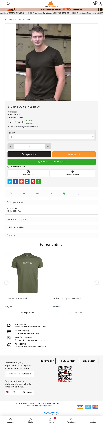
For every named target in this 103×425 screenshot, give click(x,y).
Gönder (29, 374)
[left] (6, 282)
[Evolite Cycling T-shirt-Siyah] (75, 273)
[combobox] (8, 392)
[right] (97, 282)
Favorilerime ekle (17, 167)
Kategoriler (67, 360)
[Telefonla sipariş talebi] (78, 193)
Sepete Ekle (30, 154)
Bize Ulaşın (89, 360)
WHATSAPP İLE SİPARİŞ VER (53, 161)
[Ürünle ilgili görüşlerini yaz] (38, 193)
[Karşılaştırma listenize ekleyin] (51, 193)
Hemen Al (75, 154)
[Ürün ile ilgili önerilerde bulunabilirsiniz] (91, 193)
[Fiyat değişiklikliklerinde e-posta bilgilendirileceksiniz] (64, 193)
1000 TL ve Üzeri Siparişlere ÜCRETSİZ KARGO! (45, 13)
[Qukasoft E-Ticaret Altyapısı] (51, 413)
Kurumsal (46, 360)
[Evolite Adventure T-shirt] (27, 273)
